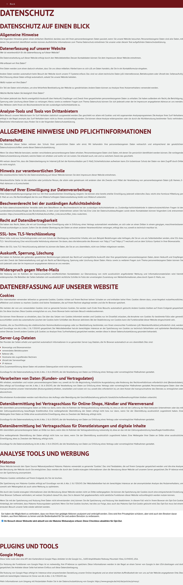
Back (12, 4)
